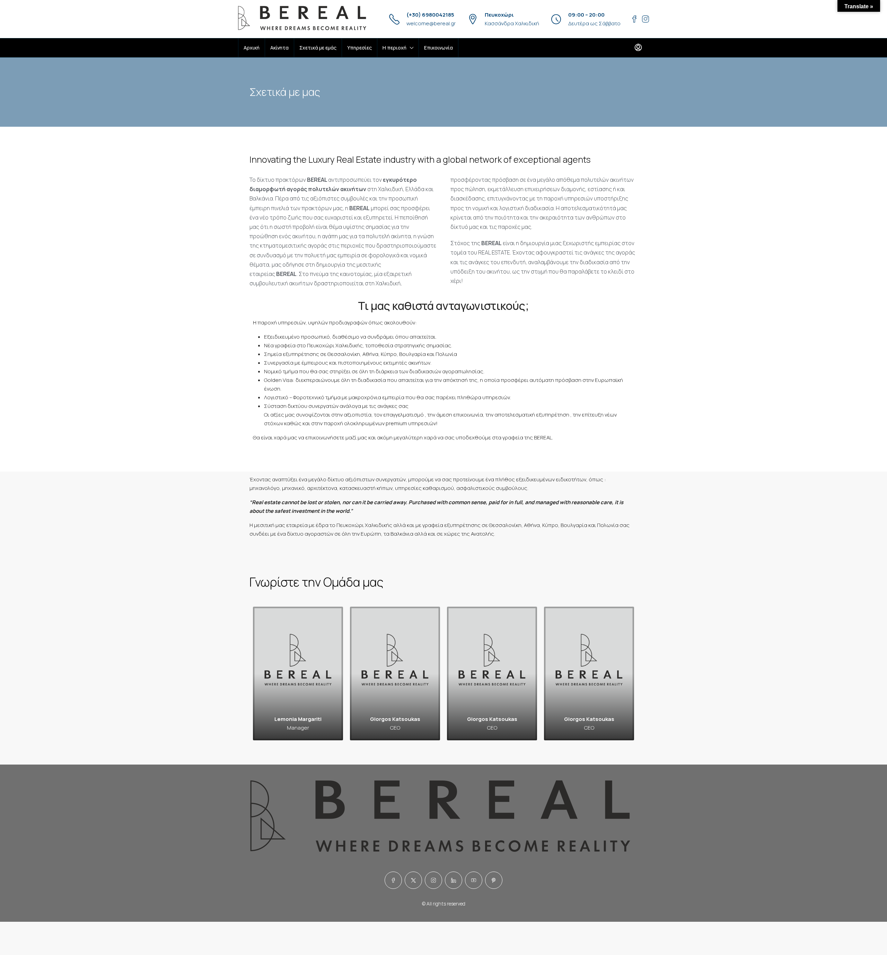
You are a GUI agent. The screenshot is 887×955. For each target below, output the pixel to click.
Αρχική (252, 47)
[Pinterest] (493, 880)
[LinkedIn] (453, 880)
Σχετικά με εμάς (317, 47)
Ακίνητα (279, 47)
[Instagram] (433, 880)
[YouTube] (473, 880)
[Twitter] (413, 880)
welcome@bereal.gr (431, 23)
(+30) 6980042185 (430, 14)
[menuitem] (638, 48)
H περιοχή (394, 47)
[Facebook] (393, 880)
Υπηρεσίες (359, 47)
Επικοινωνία (438, 47)
